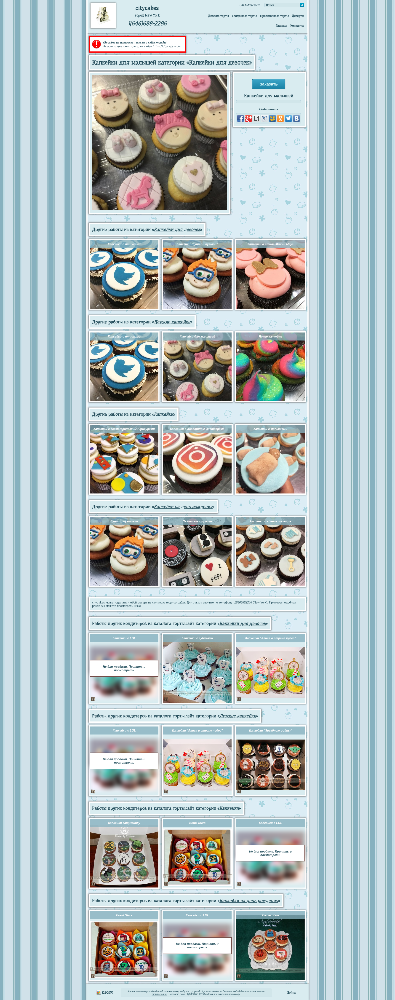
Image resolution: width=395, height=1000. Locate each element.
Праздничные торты (274, 16)
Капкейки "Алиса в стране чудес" (270, 638)
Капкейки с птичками (124, 244)
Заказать (269, 84)
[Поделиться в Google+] (248, 118)
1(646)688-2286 (147, 23)
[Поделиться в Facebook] (240, 118)
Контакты (297, 25)
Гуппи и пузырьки (124, 521)
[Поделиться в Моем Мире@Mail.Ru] (272, 118)
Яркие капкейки (270, 336)
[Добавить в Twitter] (288, 118)
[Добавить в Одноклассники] (280, 118)
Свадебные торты (244, 16)
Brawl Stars (197, 823)
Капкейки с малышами (270, 429)
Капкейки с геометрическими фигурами (124, 429)
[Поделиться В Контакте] (296, 118)
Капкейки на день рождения (183, 506)
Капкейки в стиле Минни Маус (271, 244)
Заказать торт (250, 5)
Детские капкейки (172, 321)
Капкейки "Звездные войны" (270, 730)
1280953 (107, 992)
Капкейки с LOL (124, 638)
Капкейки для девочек (177, 229)
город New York (147, 15)
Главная (281, 25)
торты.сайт (159, 994)
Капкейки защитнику (124, 823)
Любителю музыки (197, 521)
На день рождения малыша (270, 521)
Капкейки (163, 414)
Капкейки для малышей (197, 336)
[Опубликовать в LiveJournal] (264, 118)
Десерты (298, 16)
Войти (291, 992)
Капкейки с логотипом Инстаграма (197, 429)
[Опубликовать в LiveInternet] (256, 118)
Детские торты (218, 16)
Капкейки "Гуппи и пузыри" (197, 244)
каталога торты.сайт (168, 602)
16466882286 (243, 602)
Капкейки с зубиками (197, 638)
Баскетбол (270, 915)
